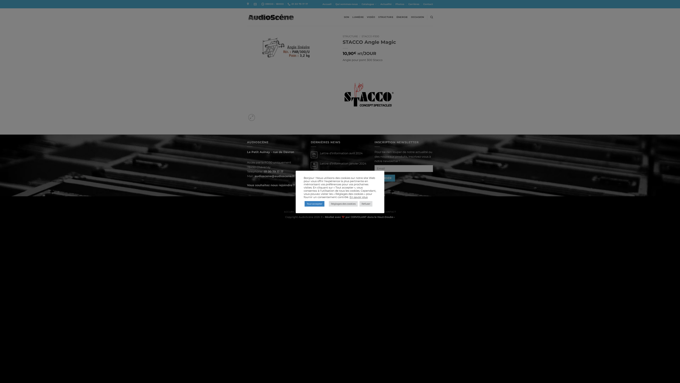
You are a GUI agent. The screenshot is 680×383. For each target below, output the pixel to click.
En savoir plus (359, 197)
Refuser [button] (366, 203)
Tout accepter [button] (314, 203)
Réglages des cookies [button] (343, 203)
